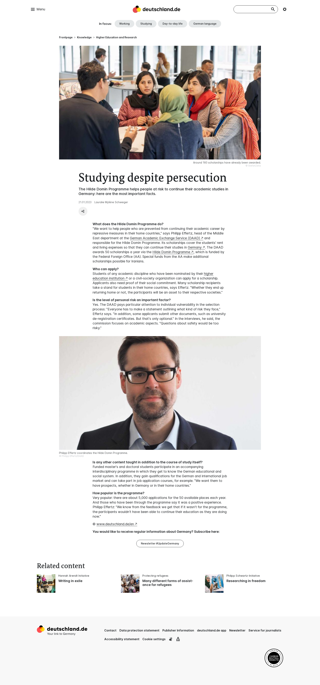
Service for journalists (265, 630)
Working (124, 23)
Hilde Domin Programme (171, 252)
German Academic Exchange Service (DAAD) (165, 238)
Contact (110, 630)
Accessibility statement (121, 639)
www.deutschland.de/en (115, 524)
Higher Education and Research (116, 37)
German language (204, 23)
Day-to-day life (173, 23)
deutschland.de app (211, 630)
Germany (195, 247)
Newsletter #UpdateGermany (160, 543)
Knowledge (84, 37)
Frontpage (66, 37)
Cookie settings (154, 639)
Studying (146, 23)
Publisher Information (178, 630)
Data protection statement (139, 630)
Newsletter (237, 630)
